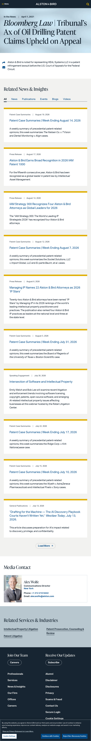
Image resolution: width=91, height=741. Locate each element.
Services (12, 680)
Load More (44, 546)
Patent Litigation (13, 636)
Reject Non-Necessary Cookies (74, 736)
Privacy (50, 693)
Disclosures (52, 687)
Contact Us (52, 706)
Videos (67, 99)
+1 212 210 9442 (40, 593)
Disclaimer (51, 680)
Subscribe (53, 662)
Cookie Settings (55, 718)
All (5, 99)
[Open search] (87, 4)
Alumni (49, 674)
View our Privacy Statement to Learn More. (18, 731)
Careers (12, 706)
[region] (45, 730)
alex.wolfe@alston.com (42, 596)
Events (43, 99)
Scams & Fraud (54, 699)
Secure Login (53, 712)
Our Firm (12, 693)
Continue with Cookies (50, 736)
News (14, 99)
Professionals (15, 674)
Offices (12, 699)
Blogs (55, 99)
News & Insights (16, 687)
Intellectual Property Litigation (21, 629)
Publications (28, 99)
